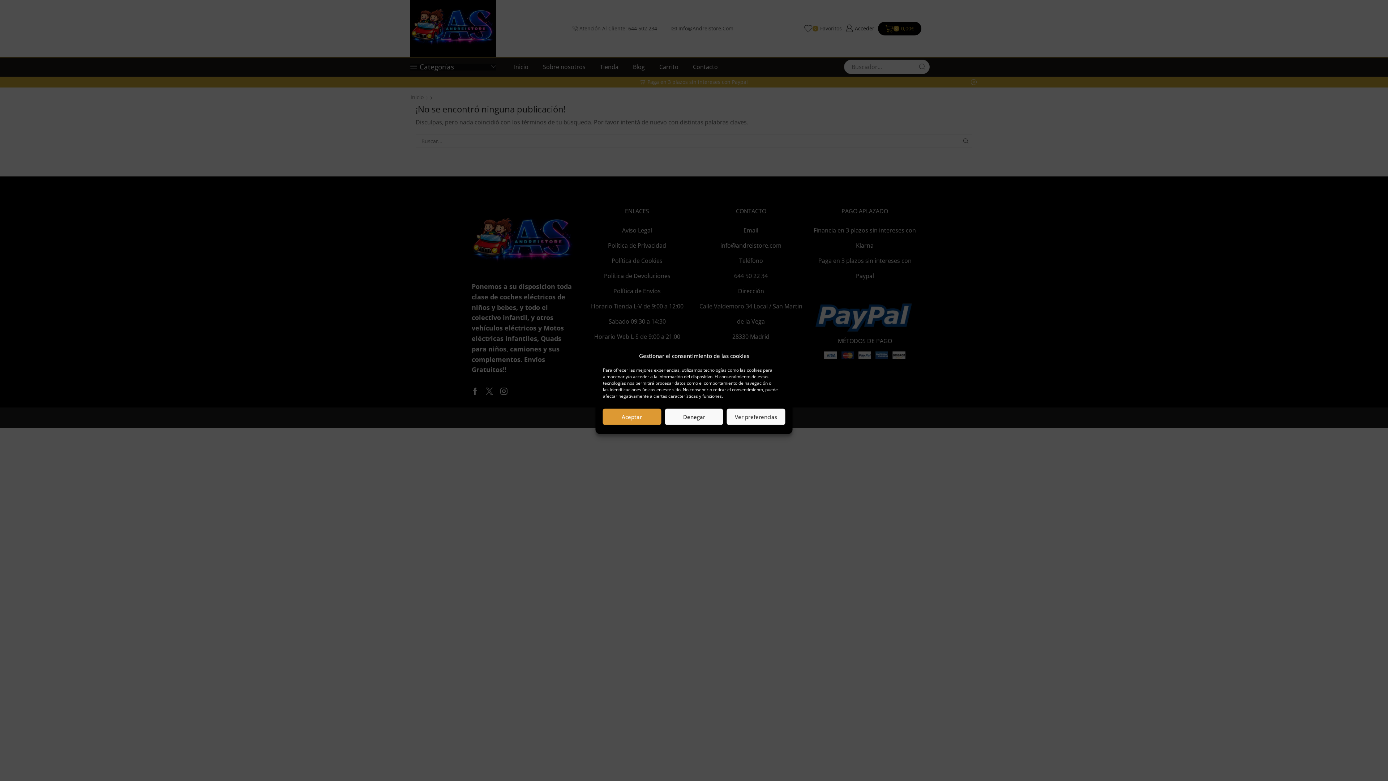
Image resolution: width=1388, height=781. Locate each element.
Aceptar (632, 417)
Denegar (694, 417)
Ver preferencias (756, 417)
